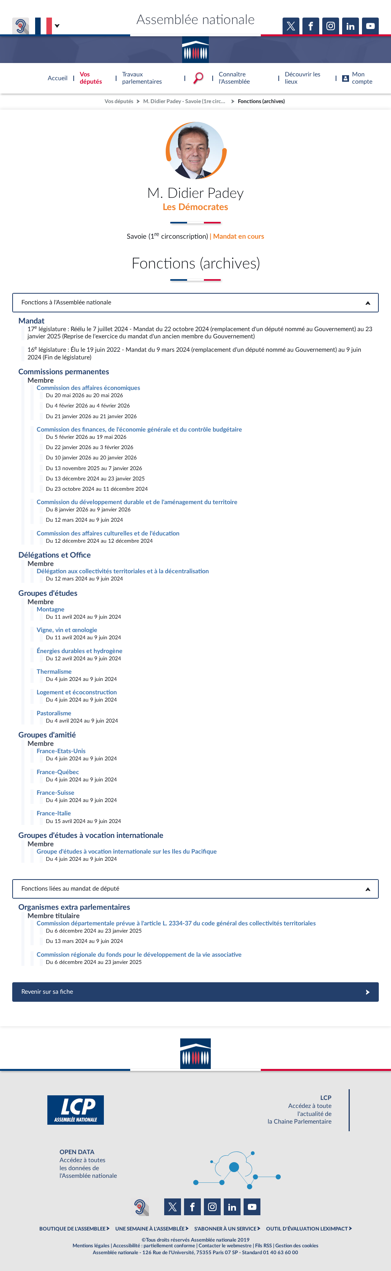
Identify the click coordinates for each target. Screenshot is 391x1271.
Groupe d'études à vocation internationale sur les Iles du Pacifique (127, 852)
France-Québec (58, 772)
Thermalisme (54, 672)
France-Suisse (55, 793)
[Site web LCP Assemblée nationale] (195, 1110)
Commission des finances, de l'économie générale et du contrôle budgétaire (139, 430)
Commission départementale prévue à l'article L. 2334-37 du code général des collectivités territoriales (176, 923)
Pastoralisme (54, 713)
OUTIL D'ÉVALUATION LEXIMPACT (307, 1229)
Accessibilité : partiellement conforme (154, 1246)
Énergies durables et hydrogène (80, 651)
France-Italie (54, 813)
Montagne (51, 609)
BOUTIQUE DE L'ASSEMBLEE (72, 1229)
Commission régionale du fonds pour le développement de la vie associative (139, 955)
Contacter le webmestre (225, 1246)
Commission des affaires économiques (88, 388)
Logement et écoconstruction (77, 692)
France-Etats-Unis (61, 751)
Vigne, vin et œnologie (67, 630)
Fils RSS (263, 1246)
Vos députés (119, 101)
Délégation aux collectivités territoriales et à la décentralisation (123, 571)
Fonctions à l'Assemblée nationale (196, 302)
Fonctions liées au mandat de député (195, 889)
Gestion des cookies (296, 1246)
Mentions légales (91, 1246)
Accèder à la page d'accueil (195, 47)
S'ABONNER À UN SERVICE (225, 1229)
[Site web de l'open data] (195, 1164)
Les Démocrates (195, 207)
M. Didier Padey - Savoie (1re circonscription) (186, 101)
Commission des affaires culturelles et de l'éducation (108, 533)
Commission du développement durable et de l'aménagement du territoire (137, 502)
